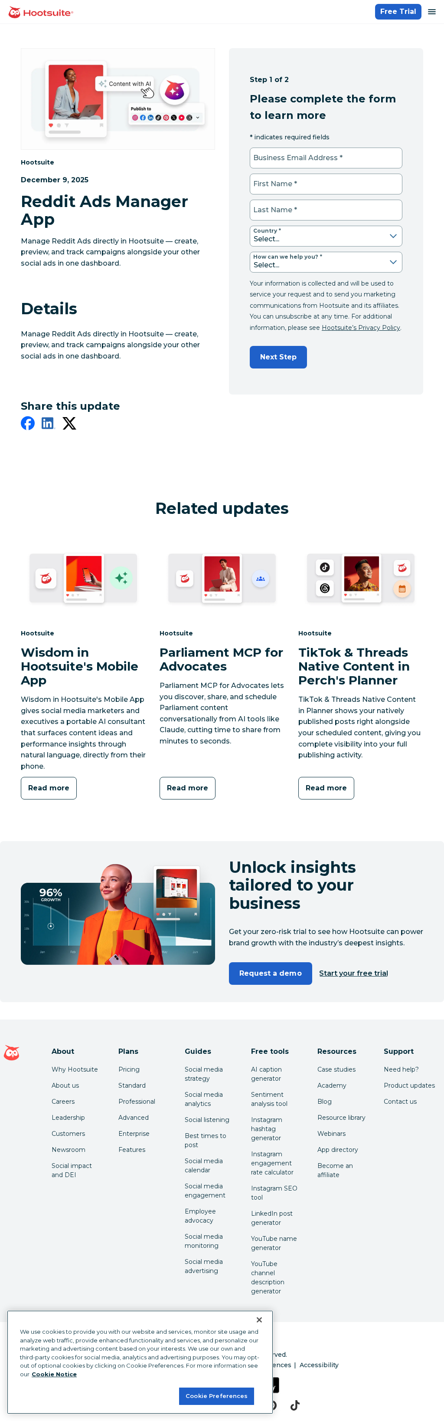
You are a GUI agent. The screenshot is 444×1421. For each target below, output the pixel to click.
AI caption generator (266, 1074)
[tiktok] (295, 1405)
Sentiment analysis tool (269, 1099)
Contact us (400, 1101)
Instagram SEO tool (274, 1192)
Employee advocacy (200, 1215)
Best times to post (205, 1140)
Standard (132, 1085)
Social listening (207, 1120)
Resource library (341, 1118)
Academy (331, 1085)
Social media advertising (204, 1266)
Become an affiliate (335, 1170)
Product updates (409, 1085)
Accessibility (319, 1365)
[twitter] (69, 425)
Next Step (278, 357)
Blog (324, 1101)
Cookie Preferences (217, 1395)
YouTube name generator (274, 1243)
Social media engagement (205, 1190)
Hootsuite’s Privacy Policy (361, 328)
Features (131, 1150)
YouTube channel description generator (267, 1277)
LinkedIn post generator (272, 1218)
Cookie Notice (54, 1374)
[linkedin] (49, 425)
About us (65, 1085)
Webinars (331, 1134)
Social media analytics (204, 1099)
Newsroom (68, 1150)
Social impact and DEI (72, 1170)
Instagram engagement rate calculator (272, 1163)
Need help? (401, 1069)
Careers (63, 1101)
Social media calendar (204, 1165)
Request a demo (270, 973)
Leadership (68, 1118)
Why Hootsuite (75, 1069)
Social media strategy (204, 1074)
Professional (136, 1101)
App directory (337, 1150)
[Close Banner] (259, 1319)
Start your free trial (353, 973)
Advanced (133, 1118)
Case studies (336, 1069)
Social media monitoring (204, 1241)
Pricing (129, 1069)
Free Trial (398, 11)
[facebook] (28, 425)
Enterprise (134, 1134)
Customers (68, 1134)
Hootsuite (37, 162)
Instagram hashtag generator (266, 1129)
